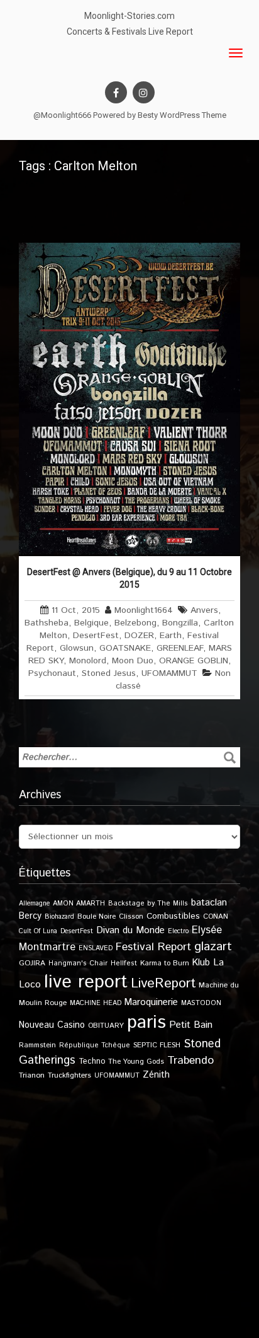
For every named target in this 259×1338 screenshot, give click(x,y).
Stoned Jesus (109, 673)
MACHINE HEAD (95, 1003)
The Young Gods (136, 1061)
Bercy (30, 916)
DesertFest (96, 635)
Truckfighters (69, 1075)
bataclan (209, 903)
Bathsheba (47, 623)
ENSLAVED (96, 948)
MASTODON (201, 1003)
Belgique (91, 623)
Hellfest (124, 963)
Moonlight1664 (143, 610)
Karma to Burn (164, 963)
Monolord (87, 660)
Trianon (32, 1075)
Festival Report (153, 947)
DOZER (139, 635)
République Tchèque (94, 1045)
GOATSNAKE (125, 648)
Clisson (131, 916)
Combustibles (173, 916)
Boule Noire (96, 916)
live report (86, 982)
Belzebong (135, 623)
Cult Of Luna (38, 931)
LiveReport (163, 983)
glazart (213, 946)
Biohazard (59, 917)
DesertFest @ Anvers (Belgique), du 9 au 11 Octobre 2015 (129, 578)
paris (146, 1022)
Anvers (204, 610)
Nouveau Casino (52, 1025)
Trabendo (190, 1060)
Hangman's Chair (77, 963)
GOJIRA (32, 963)
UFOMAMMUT (169, 673)
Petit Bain (190, 1025)
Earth (171, 635)
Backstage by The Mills (148, 904)
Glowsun (77, 648)
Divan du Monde (130, 931)
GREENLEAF (180, 648)
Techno (92, 1061)
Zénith (156, 1075)
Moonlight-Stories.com (129, 16)
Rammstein (37, 1045)
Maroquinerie (151, 1002)
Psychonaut (52, 673)
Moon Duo (132, 660)
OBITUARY (106, 1025)
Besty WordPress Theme (182, 115)
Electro (178, 931)
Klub (201, 962)
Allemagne (34, 904)
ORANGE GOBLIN (193, 660)
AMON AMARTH (79, 904)
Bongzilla (180, 623)
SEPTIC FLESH (156, 1045)
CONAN (215, 916)
